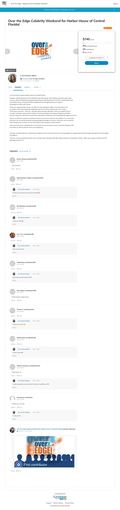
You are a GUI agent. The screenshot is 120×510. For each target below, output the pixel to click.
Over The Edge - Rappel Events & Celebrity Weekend (29, 4)
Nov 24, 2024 (20, 264)
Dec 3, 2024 (20, 180)
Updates (27, 87)
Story (10, 87)
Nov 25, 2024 (20, 236)
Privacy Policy (69, 503)
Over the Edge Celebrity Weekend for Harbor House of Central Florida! (39, 429)
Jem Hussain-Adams (29, 75)
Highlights (18, 87)
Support (48, 503)
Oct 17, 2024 (20, 339)
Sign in (115, 4)
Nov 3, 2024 (20, 292)
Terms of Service (58, 503)
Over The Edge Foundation (37, 78)
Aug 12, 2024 (20, 399)
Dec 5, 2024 (20, 161)
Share (96, 63)
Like (14, 169)
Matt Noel (20, 234)
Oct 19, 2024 (20, 311)
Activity (37, 87)
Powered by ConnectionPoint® (60, 506)
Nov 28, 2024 (20, 208)
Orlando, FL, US (30, 81)
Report (37, 81)
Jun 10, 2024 (28, 431)
